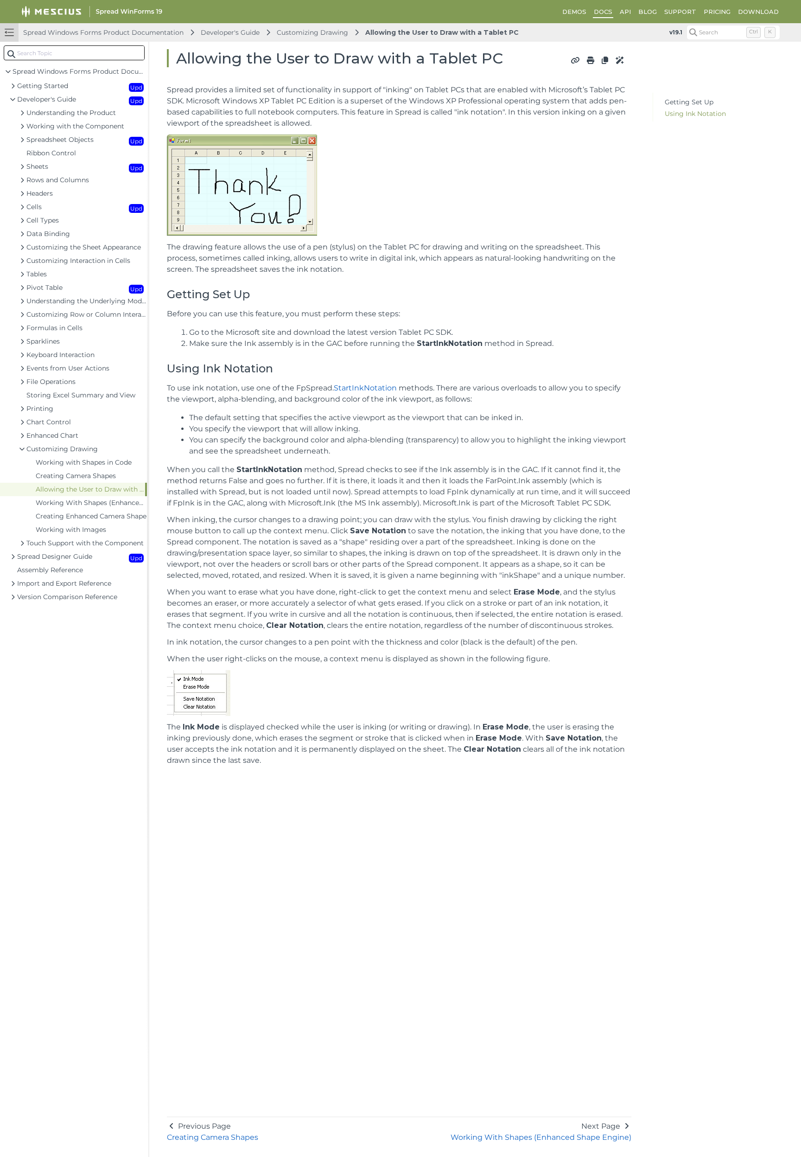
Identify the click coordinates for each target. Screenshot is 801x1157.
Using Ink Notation (695, 113)
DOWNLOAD (758, 11)
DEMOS (574, 11)
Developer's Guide (230, 32)
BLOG (647, 11)
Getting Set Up (689, 102)
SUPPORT (680, 11)
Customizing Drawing (312, 32)
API (625, 11)
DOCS (603, 11)
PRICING (717, 11)
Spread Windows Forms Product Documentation (103, 32)
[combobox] (74, 52)
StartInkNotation (365, 388)
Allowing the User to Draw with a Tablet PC (442, 32)
